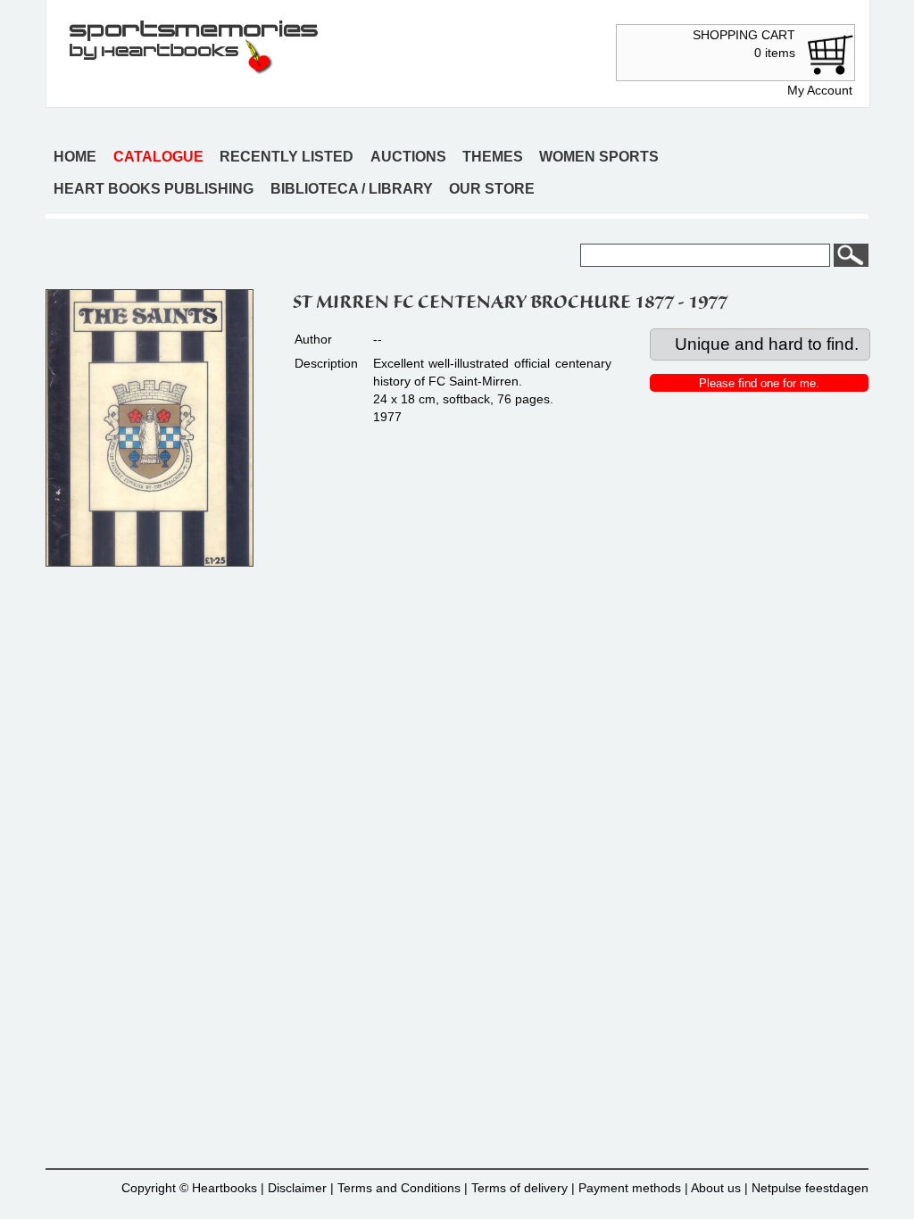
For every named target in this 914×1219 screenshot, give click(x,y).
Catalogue (158, 156)
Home (75, 156)
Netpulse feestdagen (810, 1188)
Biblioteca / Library (351, 188)
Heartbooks (224, 1188)
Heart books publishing (153, 188)
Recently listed (286, 156)
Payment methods (629, 1188)
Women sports (599, 156)
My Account (819, 90)
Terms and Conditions (399, 1188)
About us (716, 1188)
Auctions (408, 156)
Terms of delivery (519, 1188)
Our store (492, 188)
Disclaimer (297, 1188)
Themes (492, 156)
